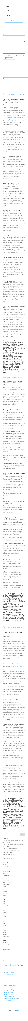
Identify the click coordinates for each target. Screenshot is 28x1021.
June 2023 (5, 889)
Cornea (4, 910)
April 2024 (5, 867)
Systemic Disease (7, 104)
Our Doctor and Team (9, 974)
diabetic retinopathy (17, 666)
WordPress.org (6, 949)
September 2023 (7, 882)
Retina (4, 930)
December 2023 (6, 875)
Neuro (19, 102)
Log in (4, 942)
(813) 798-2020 (16, 1010)
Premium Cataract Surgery (10, 985)
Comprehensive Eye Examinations (12, 998)
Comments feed (6, 947)
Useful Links (7, 970)
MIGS (4, 923)
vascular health (16, 709)
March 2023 (5, 895)
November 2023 (6, 878)
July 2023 (5, 886)
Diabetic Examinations (9, 996)
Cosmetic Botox (7, 1002)
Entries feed (6, 944)
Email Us (8, 6)
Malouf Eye (7, 102)
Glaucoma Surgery (8, 987)
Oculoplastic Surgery (9, 994)
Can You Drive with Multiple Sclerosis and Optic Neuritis (14, 100)
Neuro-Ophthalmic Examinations (12, 990)
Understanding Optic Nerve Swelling (12, 381)
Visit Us (8, 11)
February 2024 (6, 871)
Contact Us (20, 55)
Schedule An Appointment (14, 965)
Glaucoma (5, 919)
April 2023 (5, 893)
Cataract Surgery (7, 905)
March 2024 (5, 869)
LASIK (4, 921)
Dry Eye (4, 914)
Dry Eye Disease (7, 1000)
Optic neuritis (19, 435)
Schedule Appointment (14, 21)
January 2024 (6, 873)
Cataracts (5, 908)
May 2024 (5, 864)
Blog (4, 901)
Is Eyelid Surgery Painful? (9, 854)
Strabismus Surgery (8, 989)
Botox (4, 903)
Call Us (8, 15)
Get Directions (7, 978)
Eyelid (4, 917)
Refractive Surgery (7, 928)
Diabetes (20, 635)
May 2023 (5, 891)
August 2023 (6, 884)
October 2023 (6, 880)
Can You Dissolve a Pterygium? (10, 848)
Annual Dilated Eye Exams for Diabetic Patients (13, 633)
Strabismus (5, 932)
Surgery (5, 934)
